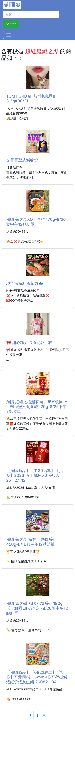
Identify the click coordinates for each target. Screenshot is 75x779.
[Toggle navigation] (8, 35)
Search (11, 24)
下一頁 (41, 715)
